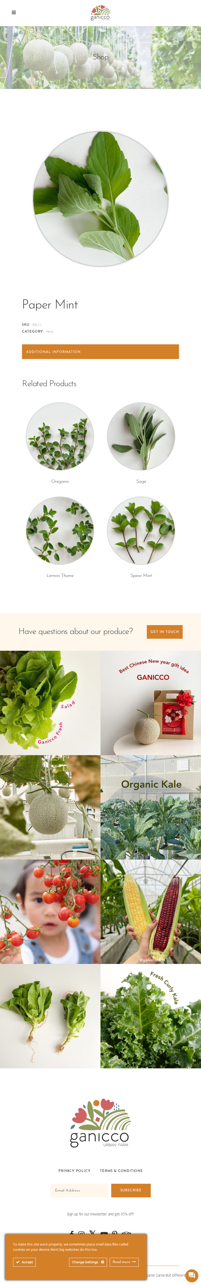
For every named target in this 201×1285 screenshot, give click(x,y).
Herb (49, 331)
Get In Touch (164, 632)
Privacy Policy (74, 1171)
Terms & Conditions (121, 1171)
